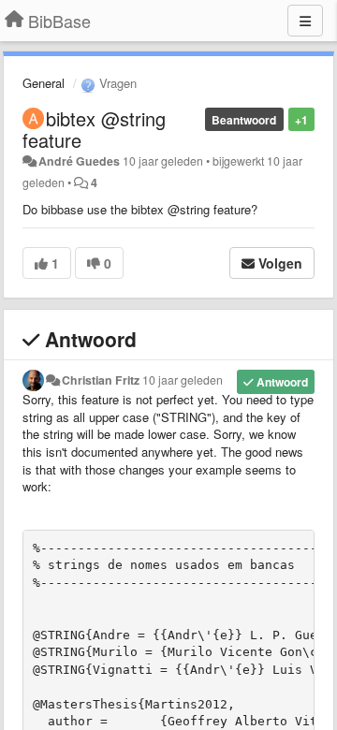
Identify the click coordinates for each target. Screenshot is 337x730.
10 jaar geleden (182, 380)
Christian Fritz (100, 380)
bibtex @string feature (94, 129)
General (43, 83)
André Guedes (79, 161)
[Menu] (305, 20)
